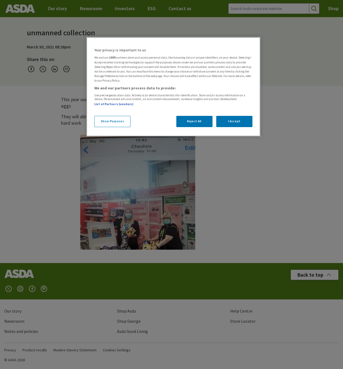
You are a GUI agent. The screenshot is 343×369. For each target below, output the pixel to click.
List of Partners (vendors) (113, 104)
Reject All (194, 121)
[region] (173, 86)
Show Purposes (112, 121)
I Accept (234, 121)
